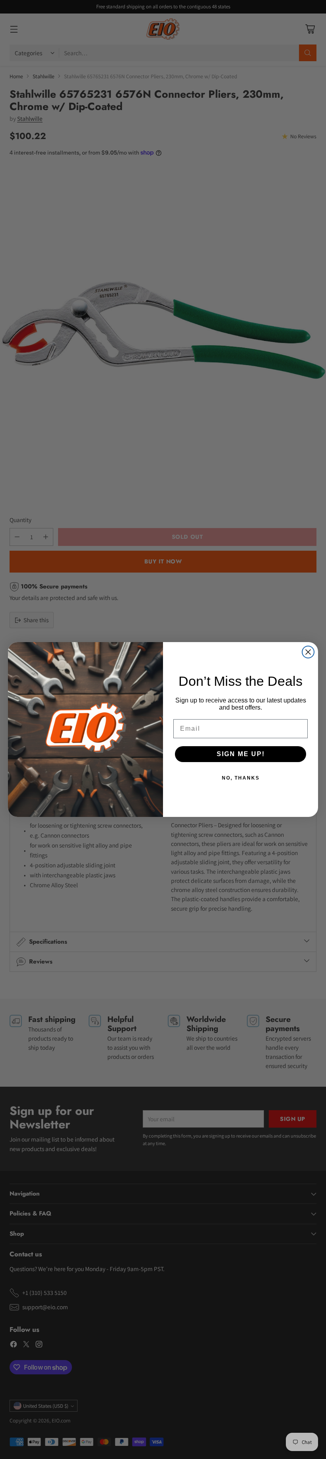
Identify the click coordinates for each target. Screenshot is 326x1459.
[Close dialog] (308, 652)
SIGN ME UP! (241, 754)
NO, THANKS (241, 778)
